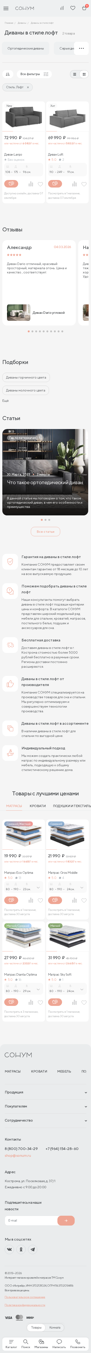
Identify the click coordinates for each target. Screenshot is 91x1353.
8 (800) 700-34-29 (21, 1148)
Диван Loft (55, 154)
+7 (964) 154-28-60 (62, 1148)
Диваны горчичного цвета (26, 377)
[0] (84, 8)
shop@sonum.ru (18, 1155)
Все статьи (45, 531)
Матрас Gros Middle (62, 872)
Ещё (5, 400)
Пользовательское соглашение (25, 1297)
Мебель (64, 1071)
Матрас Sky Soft (59, 974)
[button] (29, 331)
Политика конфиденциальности (25, 1305)
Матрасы (14, 806)
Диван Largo (13, 154)
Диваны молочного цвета (25, 390)
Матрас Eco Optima (18, 872)
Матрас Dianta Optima (20, 974)
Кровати (38, 806)
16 (20, 979)
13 (20, 877)
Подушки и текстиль (72, 806)
